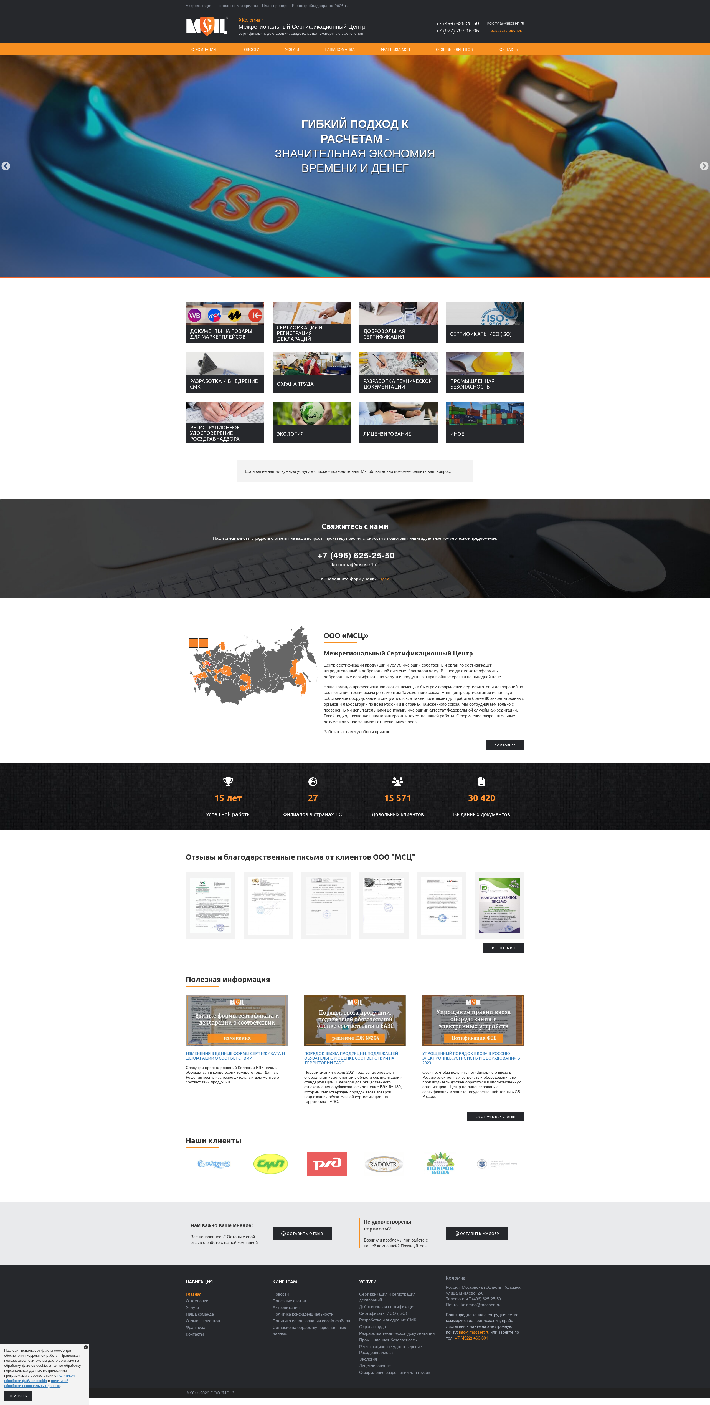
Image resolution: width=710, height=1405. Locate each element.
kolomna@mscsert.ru (505, 23)
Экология (290, 434)
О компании (203, 49)
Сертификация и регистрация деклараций (299, 333)
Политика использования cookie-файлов (311, 1320)
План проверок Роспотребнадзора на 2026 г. (305, 5)
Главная (193, 1294)
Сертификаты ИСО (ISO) (481, 334)
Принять (18, 1396)
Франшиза (195, 1327)
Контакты (509, 49)
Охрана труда (295, 384)
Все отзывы (504, 948)
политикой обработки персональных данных (36, 1383)
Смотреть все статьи (496, 1116)
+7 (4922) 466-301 (471, 1338)
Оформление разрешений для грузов (394, 1372)
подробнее (505, 745)
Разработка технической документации (397, 384)
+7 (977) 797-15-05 (457, 30)
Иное (457, 434)
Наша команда (340, 49)
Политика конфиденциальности (303, 1314)
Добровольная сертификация (384, 334)
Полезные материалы (237, 5)
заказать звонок (506, 30)
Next (704, 166)
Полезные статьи (289, 1300)
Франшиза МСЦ (395, 49)
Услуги (292, 49)
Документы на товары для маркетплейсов (221, 334)
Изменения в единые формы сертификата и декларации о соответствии (235, 1055)
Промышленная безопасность (472, 384)
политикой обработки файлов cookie (39, 1378)
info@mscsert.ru (474, 1332)
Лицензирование (387, 434)
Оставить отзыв (304, 1233)
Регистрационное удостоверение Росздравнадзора (215, 433)
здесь (386, 578)
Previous (6, 166)
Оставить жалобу (479, 1233)
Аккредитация (199, 5)
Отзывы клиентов (454, 49)
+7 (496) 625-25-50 (457, 23)
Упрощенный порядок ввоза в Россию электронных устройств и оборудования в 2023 (471, 1058)
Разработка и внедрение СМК (224, 384)
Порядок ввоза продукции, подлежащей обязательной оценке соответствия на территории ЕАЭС (351, 1058)
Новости (250, 49)
